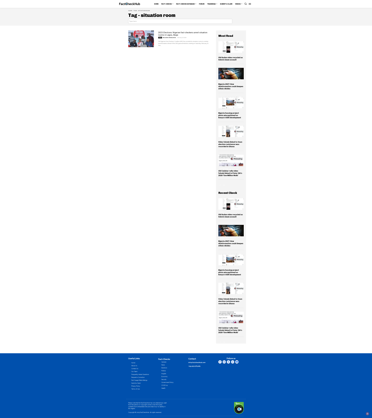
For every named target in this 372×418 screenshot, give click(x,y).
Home (130, 10)
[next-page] (224, 185)
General (221, 55)
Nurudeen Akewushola (169, 37)
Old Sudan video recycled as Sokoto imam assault (230, 58)
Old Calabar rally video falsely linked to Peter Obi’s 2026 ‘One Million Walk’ (230, 173)
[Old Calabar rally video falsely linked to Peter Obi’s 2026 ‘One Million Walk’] (231, 160)
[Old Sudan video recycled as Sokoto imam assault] (231, 47)
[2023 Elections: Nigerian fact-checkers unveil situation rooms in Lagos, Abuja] (141, 38)
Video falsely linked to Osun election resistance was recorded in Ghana (230, 144)
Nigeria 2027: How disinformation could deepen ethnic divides (230, 86)
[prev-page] (220, 185)
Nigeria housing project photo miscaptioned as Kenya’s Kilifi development (229, 115)
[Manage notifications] (367, 413)
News (160, 37)
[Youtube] (237, 362)
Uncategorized (223, 168)
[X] (228, 362)
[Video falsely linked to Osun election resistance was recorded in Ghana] (231, 131)
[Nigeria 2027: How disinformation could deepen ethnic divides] (231, 73)
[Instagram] (224, 362)
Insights (221, 81)
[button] (245, 4)
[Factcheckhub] (130, 4)
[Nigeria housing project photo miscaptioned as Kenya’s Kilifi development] (231, 102)
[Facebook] (220, 362)
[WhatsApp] (232, 362)
